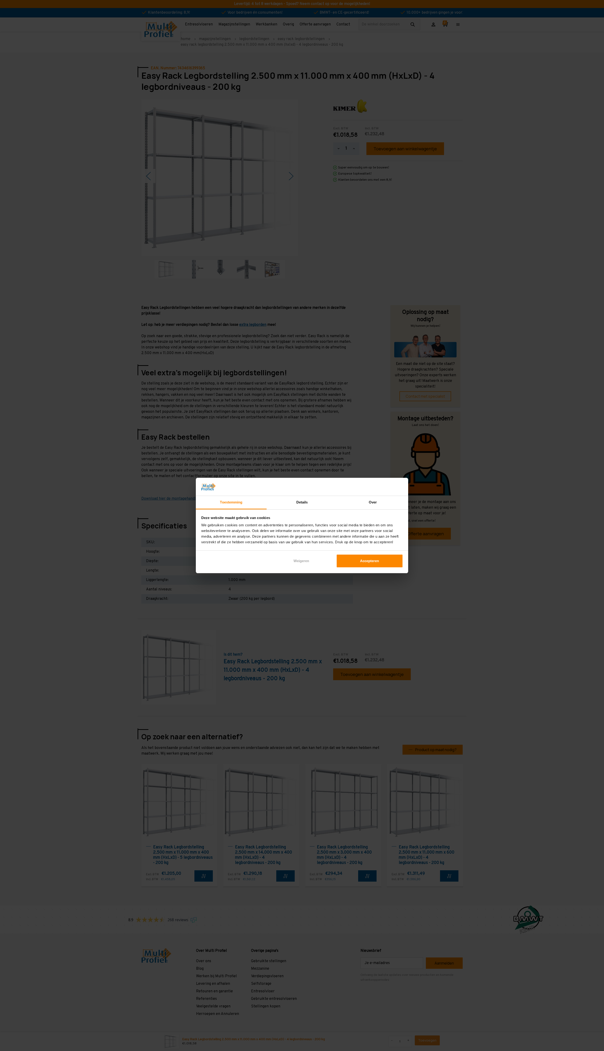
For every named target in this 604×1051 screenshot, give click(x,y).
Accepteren (369, 561)
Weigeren (301, 561)
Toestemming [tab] (231, 502)
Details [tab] (302, 502)
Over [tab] (373, 502)
